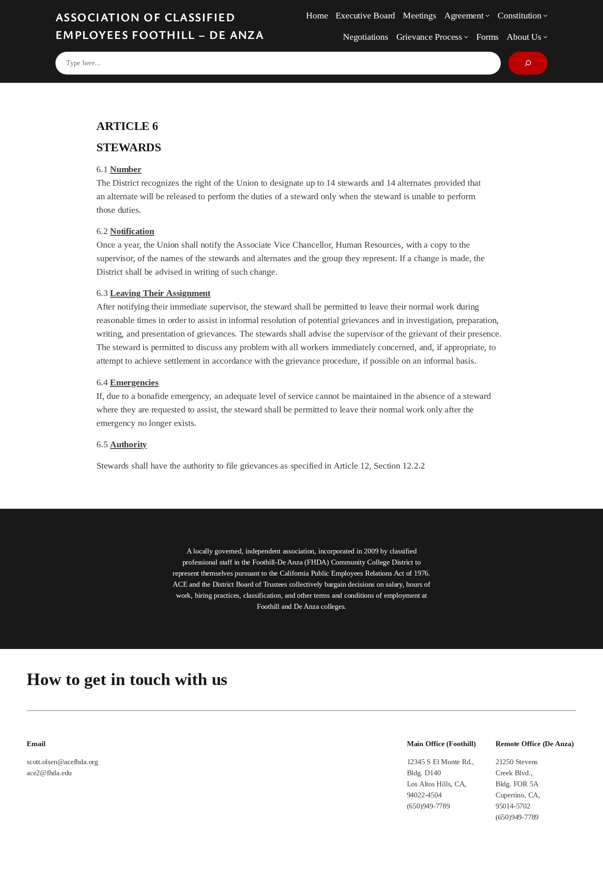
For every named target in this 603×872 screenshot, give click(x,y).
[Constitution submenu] (545, 15)
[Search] (528, 63)
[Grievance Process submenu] (466, 36)
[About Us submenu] (545, 36)
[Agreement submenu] (487, 15)
